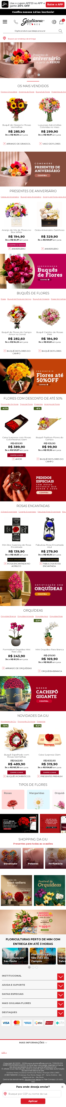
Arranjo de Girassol (18, 144)
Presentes (38, 404)
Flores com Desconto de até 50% (33, 398)
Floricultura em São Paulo (14, 959)
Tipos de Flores (26, 404)
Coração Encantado (27, 511)
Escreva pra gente (33, 1079)
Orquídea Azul (41, 616)
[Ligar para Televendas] (16, 22)
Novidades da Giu (33, 716)
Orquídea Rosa (56, 616)
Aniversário (18, 249)
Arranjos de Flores (26, 92)
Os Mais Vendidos (33, 86)
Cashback (54, 22)
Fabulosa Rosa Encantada (49, 511)
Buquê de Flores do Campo (19, 299)
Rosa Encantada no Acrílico (18, 564)
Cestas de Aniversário (10, 197)
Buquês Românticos (18, 776)
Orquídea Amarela (25, 616)
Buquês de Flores (33, 293)
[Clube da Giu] (33, 933)
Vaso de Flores (51, 144)
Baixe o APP (55, 4)
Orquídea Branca (8, 616)
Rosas (3, 299)
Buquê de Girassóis (41, 299)
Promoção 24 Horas (9, 404)
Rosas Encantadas (33, 506)
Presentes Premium (51, 776)
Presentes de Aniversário (33, 191)
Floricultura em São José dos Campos (41, 958)
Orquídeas (33, 610)
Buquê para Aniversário (31, 197)
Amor (18, 459)
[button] (27, 75)
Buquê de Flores (43, 92)
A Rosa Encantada (9, 511)
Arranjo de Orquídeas (18, 668)
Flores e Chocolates (9, 92)
